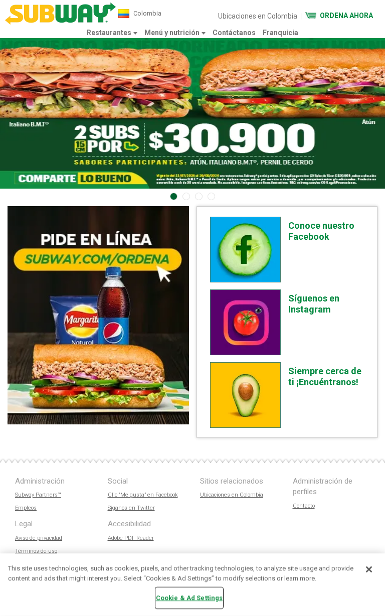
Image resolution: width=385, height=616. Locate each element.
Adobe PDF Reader (131, 538)
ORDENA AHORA (346, 16)
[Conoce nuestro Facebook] (245, 249)
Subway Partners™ (38, 495)
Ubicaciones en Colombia (257, 16)
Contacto (304, 506)
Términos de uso (36, 551)
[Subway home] (60, 14)
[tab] (173, 196)
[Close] (369, 569)
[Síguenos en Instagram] (245, 322)
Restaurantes (109, 33)
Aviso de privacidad (38, 538)
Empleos (26, 508)
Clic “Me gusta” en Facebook (143, 495)
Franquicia (280, 33)
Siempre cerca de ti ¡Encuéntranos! (324, 376)
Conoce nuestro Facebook (321, 231)
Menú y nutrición (172, 33)
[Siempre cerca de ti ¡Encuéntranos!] (245, 395)
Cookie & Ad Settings (189, 597)
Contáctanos (234, 33)
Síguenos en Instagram (313, 304)
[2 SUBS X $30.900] (192, 113)
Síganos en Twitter (131, 508)
